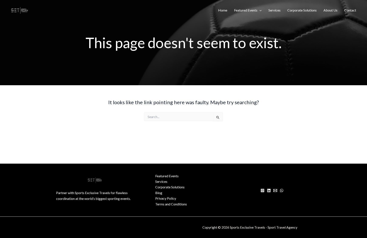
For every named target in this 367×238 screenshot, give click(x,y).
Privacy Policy (165, 198)
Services (274, 10)
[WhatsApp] (282, 190)
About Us (330, 10)
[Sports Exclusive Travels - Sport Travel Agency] (19, 10)
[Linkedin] (269, 190)
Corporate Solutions (302, 10)
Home (222, 10)
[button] (259, 10)
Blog (158, 193)
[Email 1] (275, 190)
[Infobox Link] (95, 198)
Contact (350, 10)
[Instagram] (262, 190)
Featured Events (245, 10)
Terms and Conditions (171, 204)
